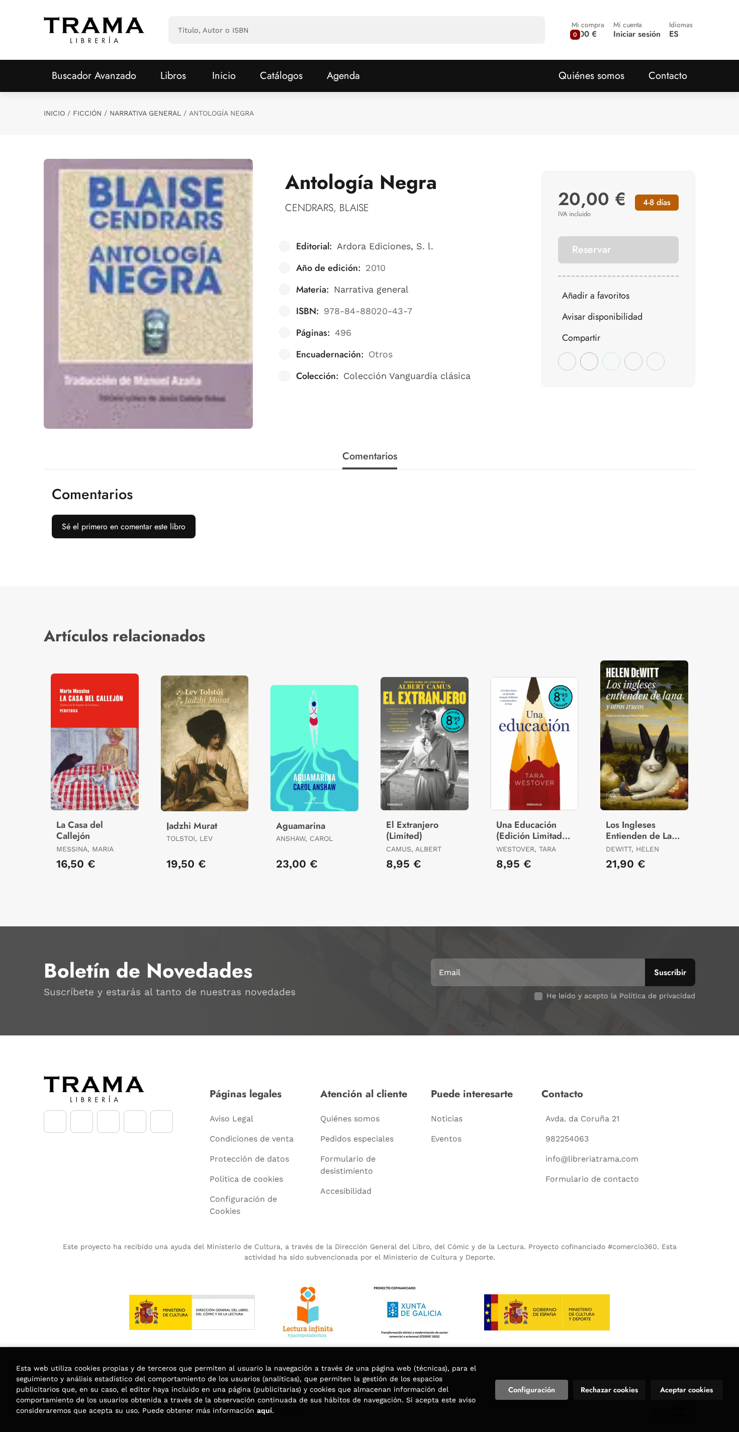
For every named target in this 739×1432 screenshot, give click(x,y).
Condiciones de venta (252, 1138)
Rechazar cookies (609, 1390)
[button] (588, 30)
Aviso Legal (231, 1118)
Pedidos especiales (357, 1138)
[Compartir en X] (589, 361)
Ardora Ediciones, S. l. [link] (385, 246)
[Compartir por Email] (633, 361)
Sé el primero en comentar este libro (124, 526)
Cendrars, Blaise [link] (327, 208)
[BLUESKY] (161, 1121)
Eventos (446, 1138)
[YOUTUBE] (108, 1121)
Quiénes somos (591, 75)
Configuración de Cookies (243, 1205)
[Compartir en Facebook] (567, 361)
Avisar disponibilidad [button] (602, 316)
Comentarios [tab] (369, 456)
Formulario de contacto (592, 1179)
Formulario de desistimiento (348, 1165)
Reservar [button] (591, 249)
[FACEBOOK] (55, 1121)
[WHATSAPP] (135, 1121)
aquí (264, 1410)
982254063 (567, 1138)
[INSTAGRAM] (81, 1121)
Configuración (531, 1390)
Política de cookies (246, 1179)
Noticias (447, 1118)
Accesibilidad (346, 1191)
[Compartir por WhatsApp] (611, 361)
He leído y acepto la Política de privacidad (620, 996)
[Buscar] (528, 30)
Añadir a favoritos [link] (595, 295)
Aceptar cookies (686, 1390)
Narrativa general (145, 113)
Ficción (87, 113)
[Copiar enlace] (655, 361)
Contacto (668, 75)
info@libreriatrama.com (591, 1159)
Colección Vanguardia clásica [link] (407, 375)
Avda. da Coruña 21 (582, 1118)
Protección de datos (249, 1159)
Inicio (54, 113)
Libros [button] (173, 75)
